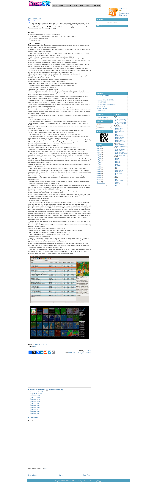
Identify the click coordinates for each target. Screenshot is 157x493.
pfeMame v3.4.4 (35, 401)
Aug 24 (99, 155)
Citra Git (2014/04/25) (103, 96)
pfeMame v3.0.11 (35, 411)
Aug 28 (99, 146)
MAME (87, 23)
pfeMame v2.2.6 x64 (41, 344)
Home (61, 475)
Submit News (125, 13)
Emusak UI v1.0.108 (102, 98)
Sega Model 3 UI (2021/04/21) (105, 100)
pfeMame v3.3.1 (35, 405)
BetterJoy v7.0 (101, 106)
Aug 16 (99, 171)
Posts (99, 124)
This (45, 468)
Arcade (70, 352)
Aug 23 (99, 157)
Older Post (86, 475)
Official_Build (81, 352)
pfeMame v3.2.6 (35, 407)
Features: (31, 32)
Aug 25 (99, 153)
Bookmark (124, 11)
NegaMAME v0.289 (36, 393)
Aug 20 (99, 163)
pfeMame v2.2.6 (34, 18)
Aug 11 (99, 181)
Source (30, 346)
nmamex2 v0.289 (35, 395)
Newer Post (32, 475)
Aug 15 (99, 173)
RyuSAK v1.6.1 (101, 110)
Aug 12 (99, 179)
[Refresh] (55, 390)
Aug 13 (99, 177)
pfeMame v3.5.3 (35, 399)
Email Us (124, 15)
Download (31, 344)
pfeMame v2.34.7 (35, 413)
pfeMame (51, 23)
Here (34, 346)
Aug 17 (99, 169)
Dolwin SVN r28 (101, 102)
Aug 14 (99, 175)
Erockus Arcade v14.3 (36, 392)
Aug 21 (99, 161)
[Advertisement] (67, 12)
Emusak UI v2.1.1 (102, 108)
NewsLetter (124, 9)
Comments (101, 127)
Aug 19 (99, 165)
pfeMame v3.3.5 (35, 404)
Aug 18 (99, 167)
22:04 (89, 351)
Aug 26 (99, 151)
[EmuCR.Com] (104, 137)
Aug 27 (99, 149)
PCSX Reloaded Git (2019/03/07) (106, 104)
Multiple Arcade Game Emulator (75, 23)
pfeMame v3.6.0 (35, 398)
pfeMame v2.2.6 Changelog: (36, 44)
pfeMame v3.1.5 (35, 409)
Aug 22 (99, 159)
